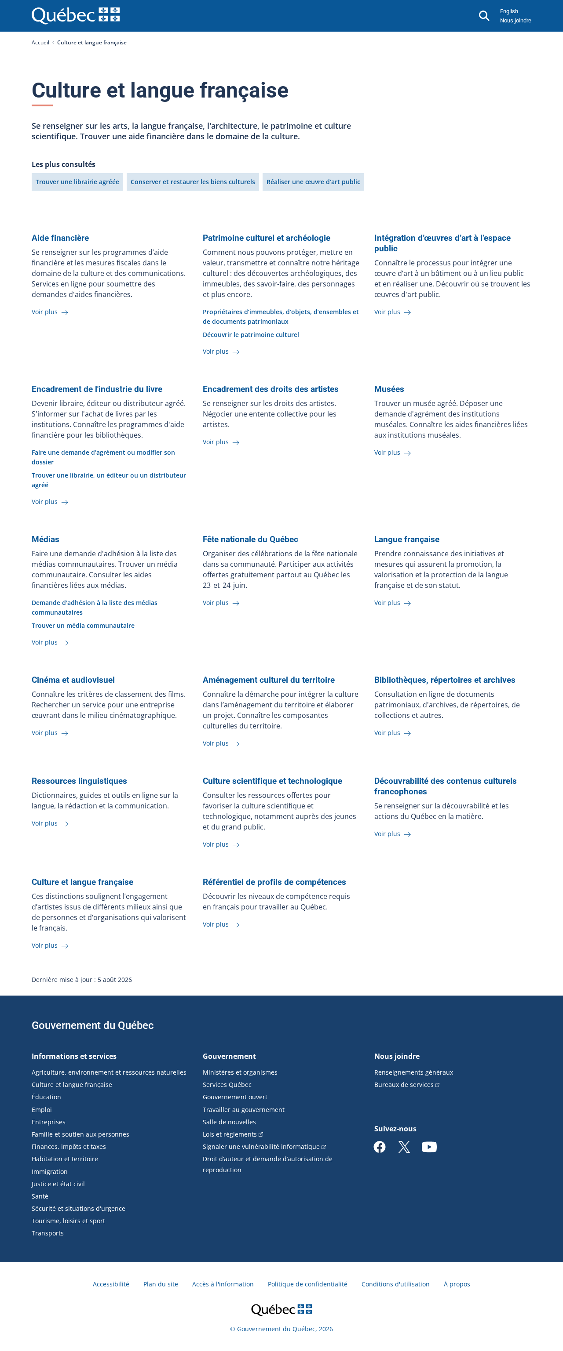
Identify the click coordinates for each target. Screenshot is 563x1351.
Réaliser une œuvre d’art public (313, 181)
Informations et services (74, 1056)
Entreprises (49, 1122)
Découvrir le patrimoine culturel (251, 334)
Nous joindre (515, 20)
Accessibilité (111, 1284)
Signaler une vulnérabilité (261, 1146)
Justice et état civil (58, 1184)
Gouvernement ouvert (235, 1097)
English (509, 11)
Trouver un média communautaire (83, 625)
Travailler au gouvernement (244, 1109)
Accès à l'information (223, 1284)
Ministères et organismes (240, 1072)
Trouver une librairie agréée (77, 181)
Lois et (230, 1134)
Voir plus (45, 312)
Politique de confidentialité (307, 1284)
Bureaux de (404, 1084)
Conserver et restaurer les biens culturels (193, 181)
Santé (40, 1196)
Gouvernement (229, 1056)
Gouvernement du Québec (93, 1025)
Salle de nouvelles (229, 1122)
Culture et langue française (72, 1084)
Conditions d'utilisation (396, 1284)
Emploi (42, 1109)
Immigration (50, 1171)
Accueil (40, 42)
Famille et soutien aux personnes (80, 1134)
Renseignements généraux (413, 1072)
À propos (457, 1284)
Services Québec (227, 1084)
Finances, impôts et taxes (69, 1146)
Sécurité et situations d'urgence (78, 1208)
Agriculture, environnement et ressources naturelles (109, 1072)
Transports (48, 1233)
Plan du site (160, 1284)
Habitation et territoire (65, 1159)
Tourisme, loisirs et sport (68, 1221)
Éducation (46, 1097)
